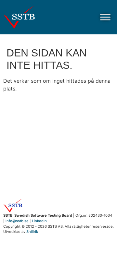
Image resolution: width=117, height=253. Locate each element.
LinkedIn (39, 221)
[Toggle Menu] (105, 17)
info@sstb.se (17, 221)
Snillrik (32, 231)
